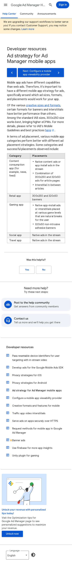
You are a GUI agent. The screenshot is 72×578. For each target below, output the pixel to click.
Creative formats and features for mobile (36, 405)
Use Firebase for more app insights (32, 448)
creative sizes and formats (43, 105)
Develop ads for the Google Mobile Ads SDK (37, 367)
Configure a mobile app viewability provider (37, 398)
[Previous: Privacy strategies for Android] (12, 72)
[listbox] (17, 555)
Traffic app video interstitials (28, 413)
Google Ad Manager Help (28, 5)
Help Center (9, 13)
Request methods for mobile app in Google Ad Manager (37, 430)
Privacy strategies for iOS (27, 375)
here (48, 130)
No (43, 269)
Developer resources (20, 347)
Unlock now (12, 533)
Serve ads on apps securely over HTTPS (35, 421)
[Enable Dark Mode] (33, 555)
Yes (27, 269)
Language (15, 550)
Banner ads (18, 440)
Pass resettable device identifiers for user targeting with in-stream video (36, 358)
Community (26, 13)
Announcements (46, 13)
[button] (5, 5)
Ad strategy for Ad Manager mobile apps (37, 390)
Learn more (27, 29)
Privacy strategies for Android (29, 382)
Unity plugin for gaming (25, 455)
